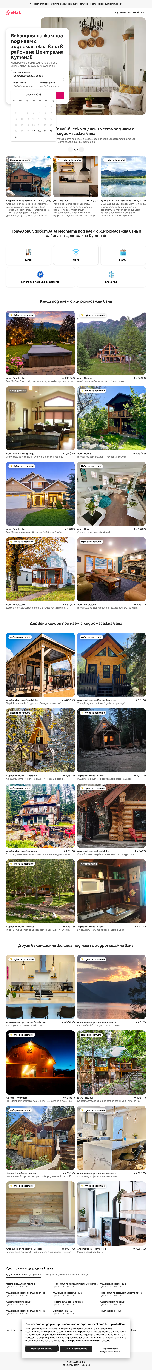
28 (39, 131)
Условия (86, 1365)
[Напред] (81, 149)
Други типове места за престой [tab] (23, 1274)
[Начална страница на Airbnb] (13, 12)
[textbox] (24, 86)
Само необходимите (76, 1348)
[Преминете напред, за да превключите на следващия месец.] (51, 95)
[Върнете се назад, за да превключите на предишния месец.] (16, 95)
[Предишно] (70, 149)
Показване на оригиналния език (105, 4)
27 (33, 131)
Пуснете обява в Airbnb (129, 12)
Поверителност (70, 1365)
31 (16, 137)
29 (45, 131)
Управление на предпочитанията (110, 1350)
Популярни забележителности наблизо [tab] (67, 1274)
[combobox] (37, 75)
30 (51, 131)
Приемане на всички (41, 1348)
